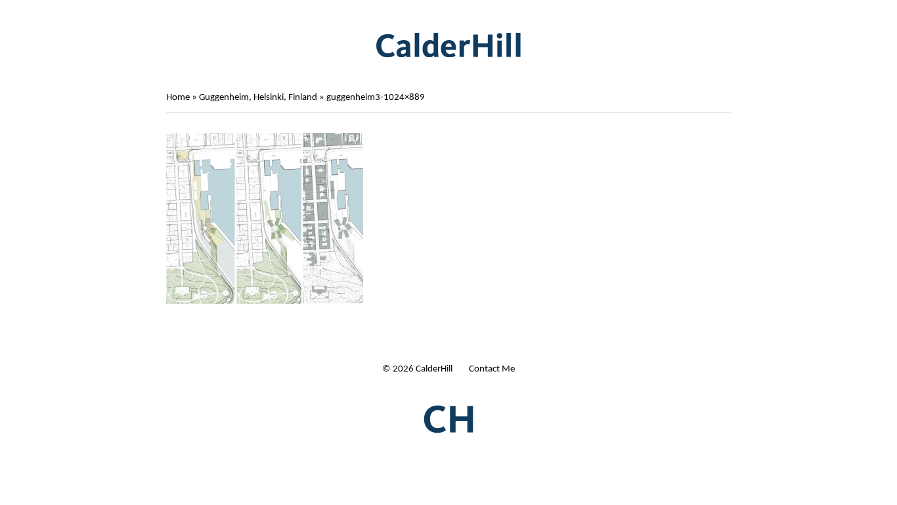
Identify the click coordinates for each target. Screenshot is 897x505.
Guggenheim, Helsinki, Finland (258, 98)
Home (178, 98)
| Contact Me (488, 369)
